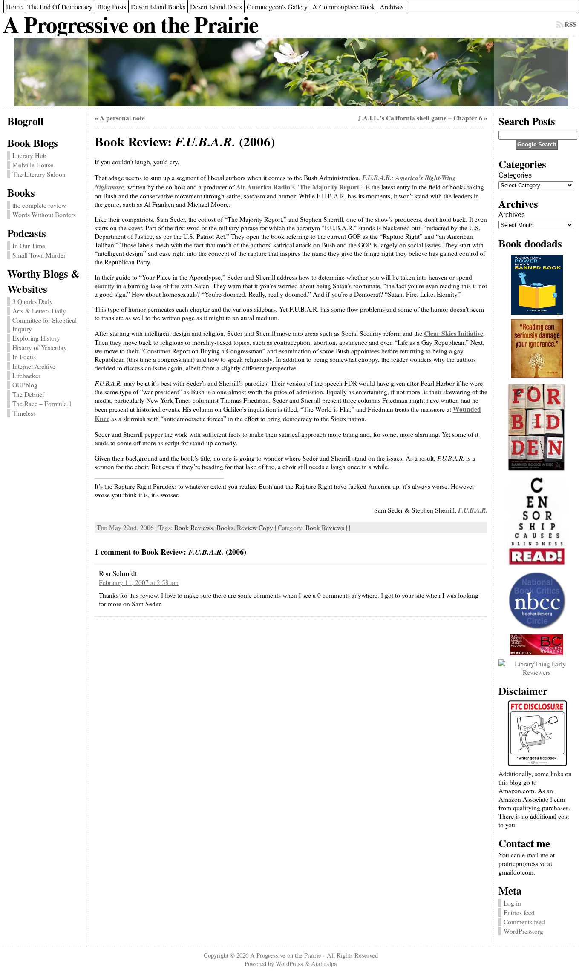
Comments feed (524, 922)
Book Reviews (193, 527)
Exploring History (36, 338)
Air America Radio (263, 187)
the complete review (39, 205)
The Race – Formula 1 (42, 403)
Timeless (24, 413)
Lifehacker (26, 375)
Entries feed (519, 912)
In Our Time (28, 245)
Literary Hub (29, 155)
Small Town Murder (39, 255)
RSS (571, 24)
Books (224, 527)
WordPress (289, 963)
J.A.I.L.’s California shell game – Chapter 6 (420, 118)
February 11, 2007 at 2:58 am (139, 582)
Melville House (32, 165)
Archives (511, 214)
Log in (512, 903)
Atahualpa (324, 963)
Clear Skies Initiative (453, 333)
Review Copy (255, 527)
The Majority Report (329, 187)
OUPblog (24, 385)
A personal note (122, 118)
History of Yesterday (39, 347)
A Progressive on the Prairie (130, 24)
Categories (515, 175)
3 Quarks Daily (32, 301)
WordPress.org (523, 931)
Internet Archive (33, 366)
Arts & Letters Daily (39, 311)
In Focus (24, 357)
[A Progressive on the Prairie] (291, 72)
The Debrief (28, 394)
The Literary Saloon (39, 174)
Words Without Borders (44, 214)
